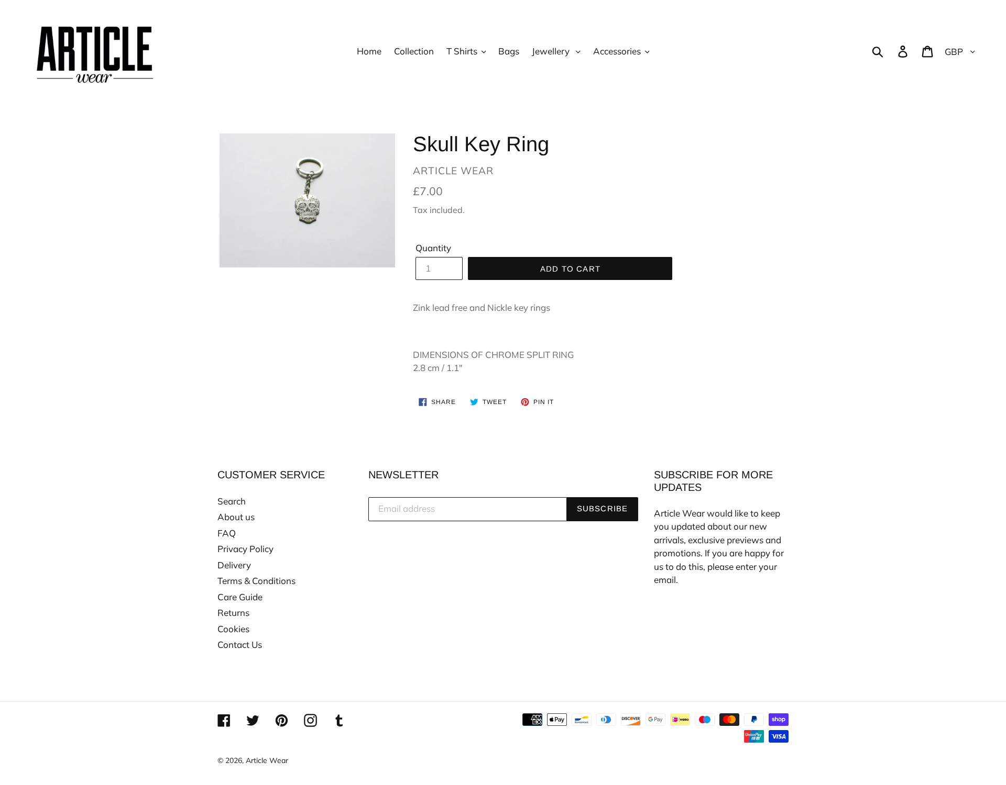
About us (236, 516)
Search (231, 501)
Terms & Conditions (256, 580)
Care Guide (240, 596)
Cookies (233, 628)
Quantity (433, 247)
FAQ (226, 533)
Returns (233, 612)
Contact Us (239, 644)
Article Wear (267, 760)
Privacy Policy (245, 548)
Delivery (234, 564)
